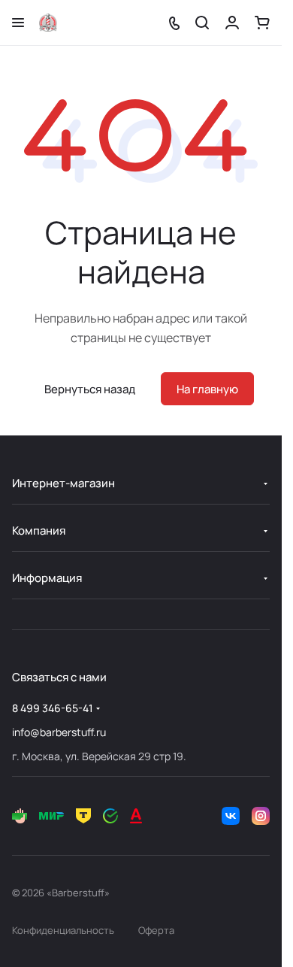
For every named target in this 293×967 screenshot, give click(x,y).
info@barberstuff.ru (59, 732)
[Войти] (232, 22)
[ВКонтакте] (231, 816)
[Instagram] (261, 816)
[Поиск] (202, 22)
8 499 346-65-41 (52, 708)
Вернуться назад (89, 389)
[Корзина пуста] (262, 22)
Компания (38, 530)
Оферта (156, 930)
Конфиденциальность (63, 930)
